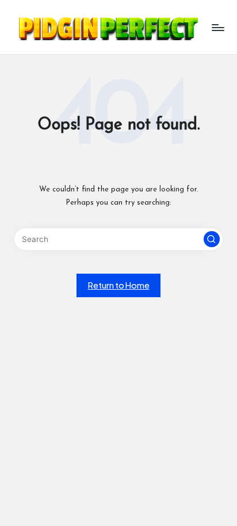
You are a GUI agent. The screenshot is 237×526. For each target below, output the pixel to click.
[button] (212, 239)
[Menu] (217, 27)
